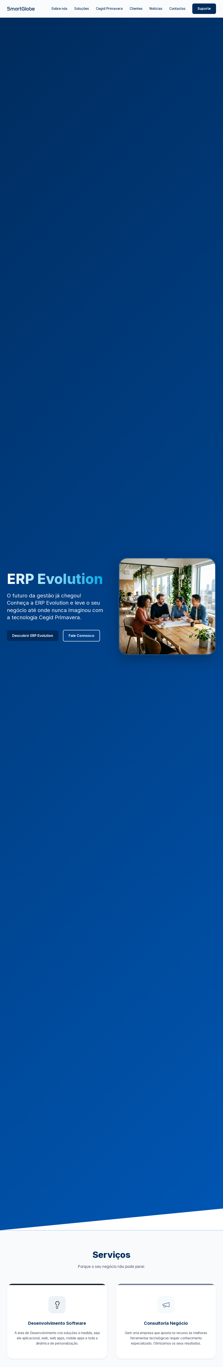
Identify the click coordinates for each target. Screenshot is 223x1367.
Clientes (136, 9)
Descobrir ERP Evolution (32, 635)
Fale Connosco (81, 635)
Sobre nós (59, 9)
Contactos (177, 9)
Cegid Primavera (109, 9)
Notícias (155, 9)
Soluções (81, 9)
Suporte (204, 9)
